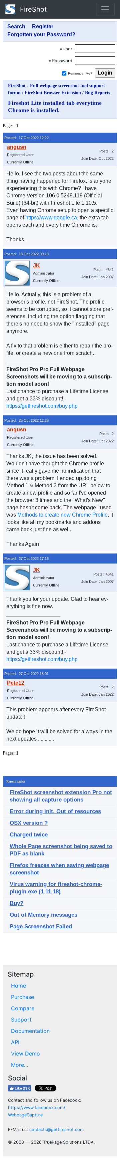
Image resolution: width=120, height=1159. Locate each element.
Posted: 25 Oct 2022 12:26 (26, 420)
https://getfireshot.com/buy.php (42, 406)
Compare (22, 1008)
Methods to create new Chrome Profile (62, 515)
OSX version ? (29, 823)
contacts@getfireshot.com (56, 1129)
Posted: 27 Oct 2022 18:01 (26, 674)
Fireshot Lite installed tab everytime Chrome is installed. (55, 107)
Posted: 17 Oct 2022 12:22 (26, 138)
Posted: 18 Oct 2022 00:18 (26, 254)
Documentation (30, 1031)
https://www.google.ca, (51, 217)
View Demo (25, 1053)
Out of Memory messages (43, 915)
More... (19, 1064)
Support (21, 1019)
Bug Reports (97, 92)
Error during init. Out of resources (55, 811)
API (15, 1042)
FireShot (32, 9)
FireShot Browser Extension (53, 92)
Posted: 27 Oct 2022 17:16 (26, 559)
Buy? (16, 903)
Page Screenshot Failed (41, 926)
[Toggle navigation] (105, 9)
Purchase (22, 997)
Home (18, 985)
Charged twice (29, 834)
